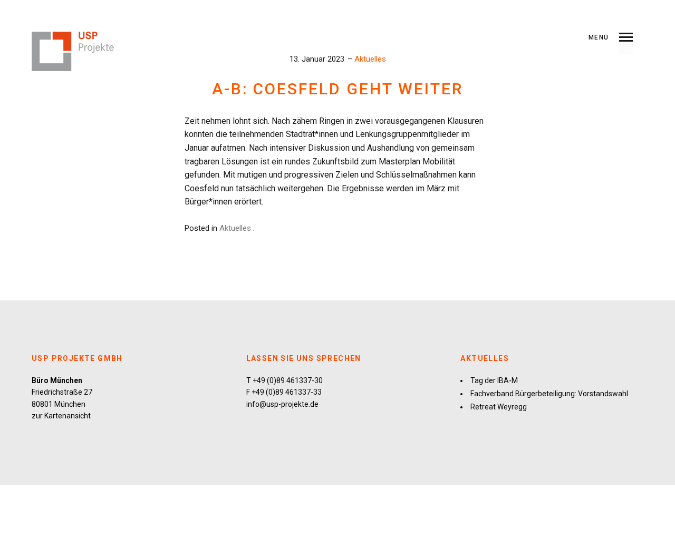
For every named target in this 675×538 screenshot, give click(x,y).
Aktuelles (370, 59)
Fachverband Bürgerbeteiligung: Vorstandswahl (549, 393)
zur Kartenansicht (61, 416)
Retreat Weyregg (498, 407)
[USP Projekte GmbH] (73, 51)
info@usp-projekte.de (282, 404)
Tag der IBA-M (494, 380)
